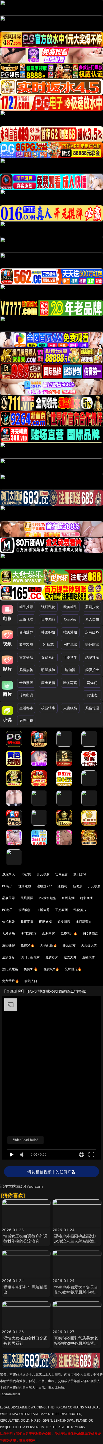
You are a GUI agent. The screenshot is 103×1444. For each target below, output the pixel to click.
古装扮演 (26, 657)
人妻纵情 (70, 708)
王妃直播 (61, 910)
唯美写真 (70, 682)
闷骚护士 (92, 669)
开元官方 (69, 945)
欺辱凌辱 (26, 644)
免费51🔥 (28, 945)
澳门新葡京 (84, 921)
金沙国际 (8, 957)
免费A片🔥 (51, 969)
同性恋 (92, 695)
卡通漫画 (26, 682)
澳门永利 (79, 874)
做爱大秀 (70, 957)
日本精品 (48, 619)
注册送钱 (24, 886)
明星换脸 (48, 669)
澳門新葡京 (29, 933)
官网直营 (61, 874)
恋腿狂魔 (92, 657)
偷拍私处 (8, 921)
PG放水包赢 (47, 898)
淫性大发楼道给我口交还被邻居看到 (25, 1340)
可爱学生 (70, 657)
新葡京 (77, 886)
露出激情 (48, 682)
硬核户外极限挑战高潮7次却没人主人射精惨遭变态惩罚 (76, 1241)
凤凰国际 (27, 898)
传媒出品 (26, 695)
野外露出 (92, 644)
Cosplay (70, 619)
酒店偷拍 (24, 910)
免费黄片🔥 (10, 981)
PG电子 (7, 886)
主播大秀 (43, 910)
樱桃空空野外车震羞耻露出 (25, 1289)
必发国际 (63, 921)
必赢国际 (8, 898)
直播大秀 (88, 957)
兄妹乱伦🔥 (73, 969)
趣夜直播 (27, 921)
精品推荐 (26, 606)
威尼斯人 (8, 874)
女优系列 (48, 657)
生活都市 (26, 708)
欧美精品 (70, 606)
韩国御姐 (48, 632)
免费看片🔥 (68, 933)
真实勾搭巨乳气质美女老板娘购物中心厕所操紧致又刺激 (76, 1343)
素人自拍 (92, 619)
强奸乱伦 (48, 606)
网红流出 (70, 644)
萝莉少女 (92, 606)
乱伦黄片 (79, 910)
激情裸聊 (8, 945)
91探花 (48, 644)
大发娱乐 (8, 933)
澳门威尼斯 (10, 969)
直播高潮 (68, 898)
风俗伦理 (92, 708)
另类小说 (26, 720)
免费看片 (51, 957)
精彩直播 (86, 898)
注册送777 (44, 886)
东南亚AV (92, 632)
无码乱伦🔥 (48, 945)
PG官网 (26, 874)
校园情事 (48, 708)
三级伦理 (26, 619)
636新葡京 (90, 933)
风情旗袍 (26, 669)
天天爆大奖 (89, 945)
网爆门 (92, 682)
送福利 (62, 886)
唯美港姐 (70, 632)
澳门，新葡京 (30, 957)
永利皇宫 (48, 933)
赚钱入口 (31, 981)
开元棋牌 (43, 874)
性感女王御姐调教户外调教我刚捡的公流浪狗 (25, 1238)
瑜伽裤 (70, 669)
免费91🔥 (31, 969)
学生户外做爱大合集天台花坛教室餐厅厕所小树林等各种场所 (76, 1292)
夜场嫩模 (45, 921)
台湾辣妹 (26, 632)
